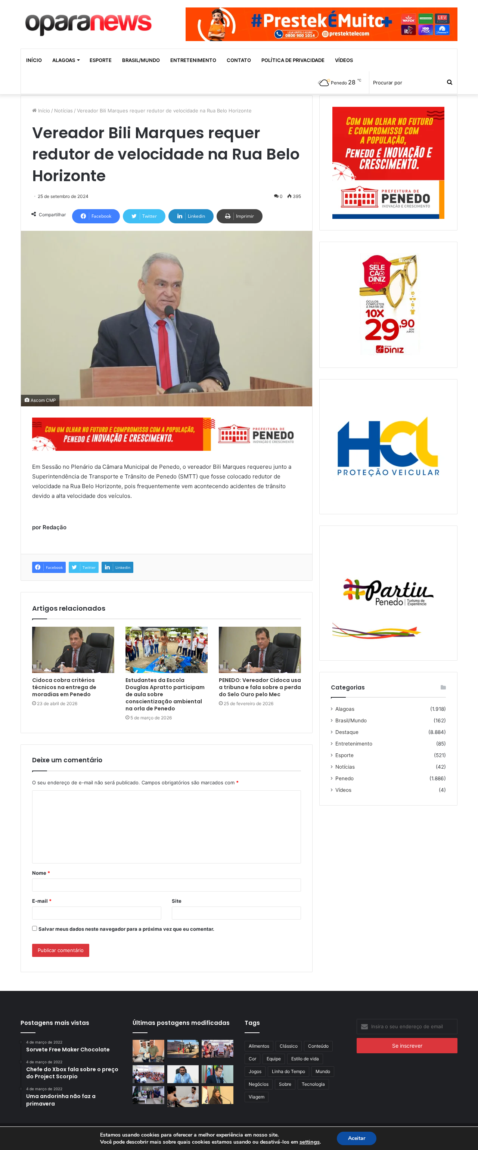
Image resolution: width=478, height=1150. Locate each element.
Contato (239, 60)
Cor (252, 1058)
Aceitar (356, 1138)
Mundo (323, 1071)
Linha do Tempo (288, 1071)
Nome (41, 873)
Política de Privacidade (293, 60)
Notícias (63, 111)
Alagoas (63, 60)
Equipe (274, 1058)
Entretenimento (193, 60)
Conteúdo (318, 1046)
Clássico (289, 1046)
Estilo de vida (305, 1058)
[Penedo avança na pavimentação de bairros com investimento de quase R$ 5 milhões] (183, 1049)
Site (176, 901)
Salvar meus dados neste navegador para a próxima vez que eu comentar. (126, 929)
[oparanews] (90, 22)
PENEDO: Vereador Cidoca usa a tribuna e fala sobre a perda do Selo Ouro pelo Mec (260, 687)
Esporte (101, 60)
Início (34, 60)
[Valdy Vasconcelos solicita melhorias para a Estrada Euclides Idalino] (183, 1074)
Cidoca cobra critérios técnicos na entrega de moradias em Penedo (64, 687)
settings (309, 1141)
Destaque (346, 732)
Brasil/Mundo (141, 60)
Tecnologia (313, 1084)
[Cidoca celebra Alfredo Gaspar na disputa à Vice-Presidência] (217, 1074)
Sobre (285, 1084)
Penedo (344, 778)
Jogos (255, 1071)
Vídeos (344, 60)
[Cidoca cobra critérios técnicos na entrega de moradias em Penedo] (73, 650)
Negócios (259, 1084)
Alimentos (259, 1046)
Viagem (256, 1097)
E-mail (42, 901)
